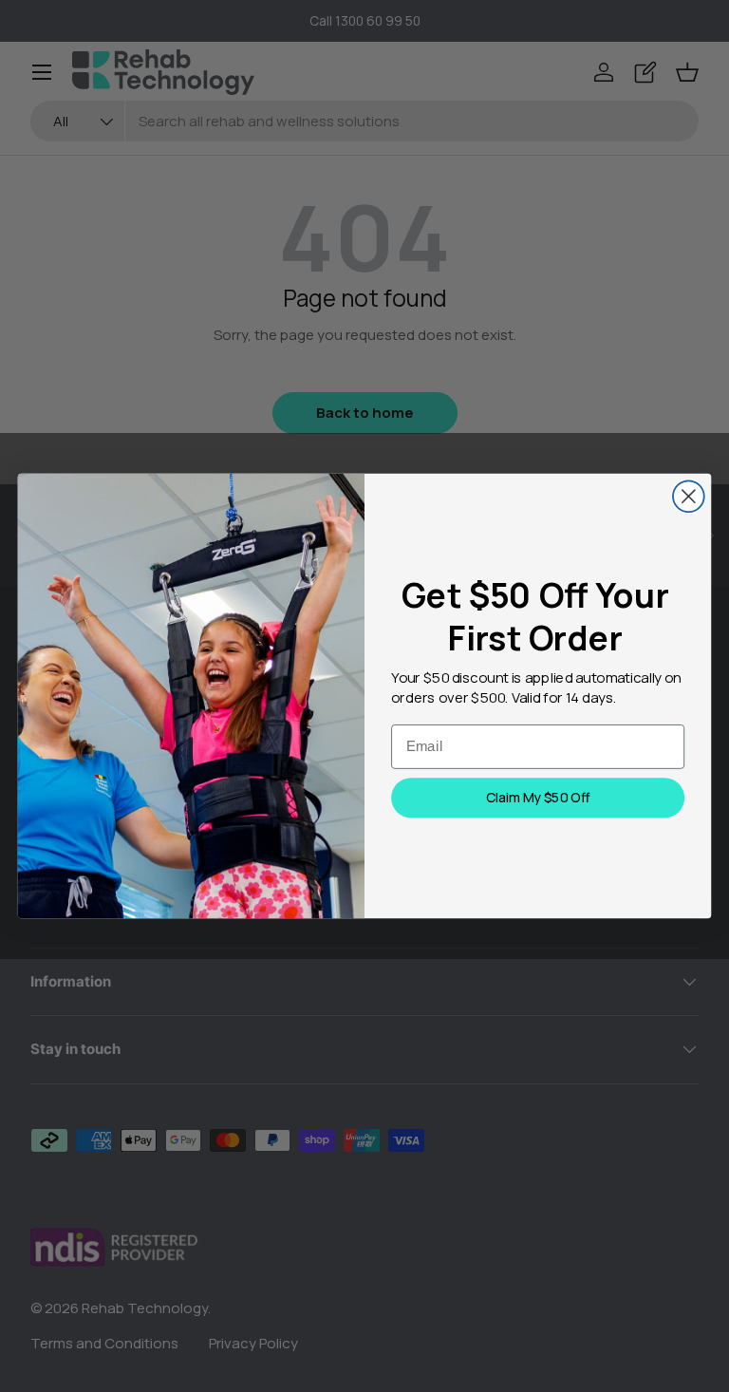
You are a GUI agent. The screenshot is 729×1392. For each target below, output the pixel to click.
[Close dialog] (688, 496)
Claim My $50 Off (538, 797)
